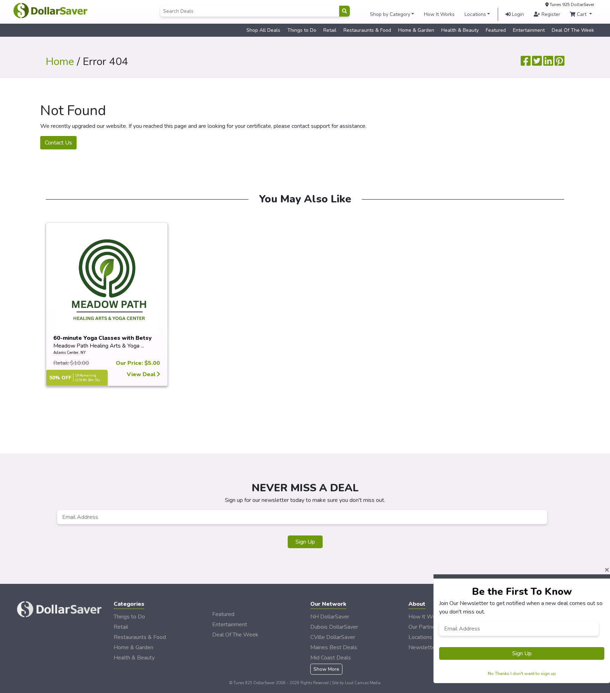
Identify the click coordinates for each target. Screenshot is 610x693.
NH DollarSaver (329, 617)
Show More (326, 669)
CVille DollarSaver (332, 637)
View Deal (142, 374)
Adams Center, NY (69, 352)
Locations (475, 14)
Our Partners (424, 627)
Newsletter (422, 647)
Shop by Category (390, 14)
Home (60, 61)
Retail (329, 30)
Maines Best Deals (333, 647)
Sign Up (305, 542)
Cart (581, 14)
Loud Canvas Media (363, 683)
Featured (496, 30)
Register (550, 14)
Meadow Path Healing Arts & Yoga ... (98, 346)
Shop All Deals (263, 30)
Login (517, 14)
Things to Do (301, 30)
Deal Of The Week (573, 30)
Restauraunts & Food (367, 30)
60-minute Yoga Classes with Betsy (102, 338)
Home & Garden (416, 30)
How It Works (439, 14)
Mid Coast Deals (330, 658)
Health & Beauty (460, 30)
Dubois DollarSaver (334, 627)
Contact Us (58, 143)
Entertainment (529, 30)
